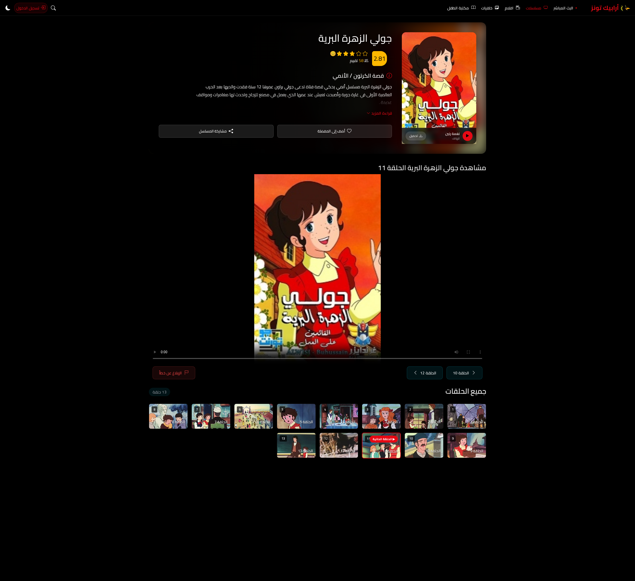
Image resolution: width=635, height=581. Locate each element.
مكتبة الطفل (458, 8)
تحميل (413, 136)
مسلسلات (533, 8)
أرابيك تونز (605, 7)
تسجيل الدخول (28, 8)
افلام (509, 8)
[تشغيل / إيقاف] (468, 136)
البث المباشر (563, 8)
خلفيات (486, 8)
